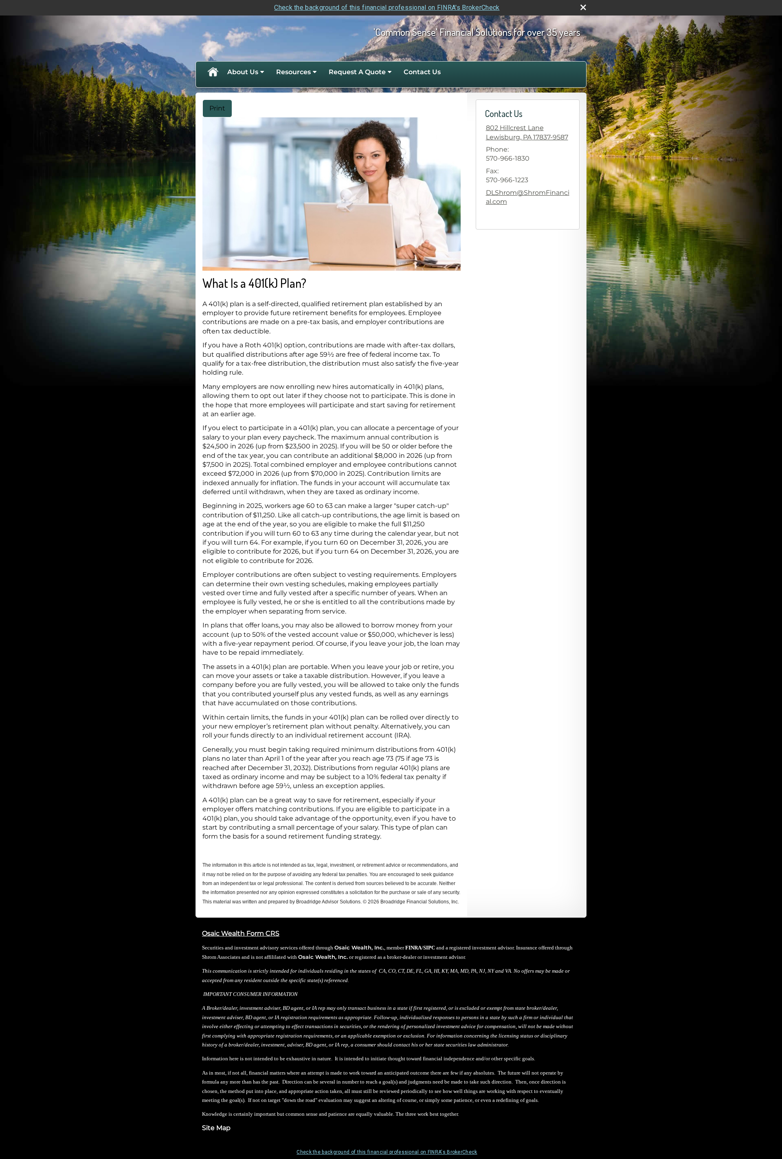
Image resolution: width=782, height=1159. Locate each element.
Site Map (216, 1128)
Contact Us (422, 72)
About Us (242, 72)
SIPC (429, 948)
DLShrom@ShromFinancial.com (527, 197)
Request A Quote (357, 72)
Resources (293, 72)
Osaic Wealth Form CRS (240, 933)
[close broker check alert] (583, 7)
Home (212, 72)
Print (217, 108)
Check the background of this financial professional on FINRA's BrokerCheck (386, 7)
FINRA (413, 948)
